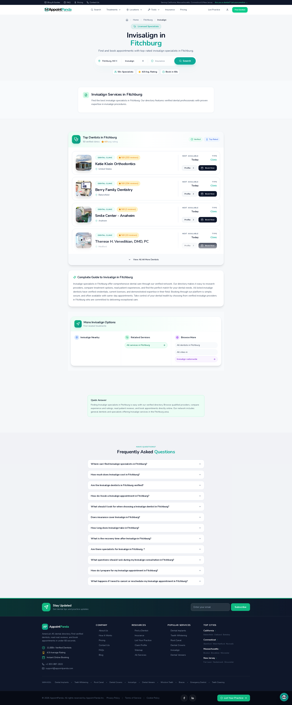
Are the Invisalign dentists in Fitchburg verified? (117, 485)
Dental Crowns (178, 645)
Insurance (170, 9)
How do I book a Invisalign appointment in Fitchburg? (120, 496)
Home (136, 19)
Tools (153, 9)
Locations (134, 9)
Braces (183, 682)
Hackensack (218, 662)
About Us (103, 630)
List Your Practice (143, 640)
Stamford (207, 644)
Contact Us (104, 645)
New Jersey (209, 658)
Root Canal (176, 640)
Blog (101, 655)
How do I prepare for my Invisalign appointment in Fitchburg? (124, 570)
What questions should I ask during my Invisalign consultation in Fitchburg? (132, 560)
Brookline (215, 653)
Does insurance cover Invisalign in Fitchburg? (115, 517)
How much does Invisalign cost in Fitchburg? (115, 474)
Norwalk (229, 644)
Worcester (225, 653)
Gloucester (229, 662)
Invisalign (175, 650)
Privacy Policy (113, 697)
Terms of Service (133, 697)
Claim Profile (141, 645)
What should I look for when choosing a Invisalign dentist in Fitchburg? (130, 506)
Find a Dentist (141, 630)
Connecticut (209, 639)
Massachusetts (210, 648)
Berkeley (226, 634)
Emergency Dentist (200, 682)
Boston (206, 653)
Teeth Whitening (179, 635)
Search (97, 9)
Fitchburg (148, 19)
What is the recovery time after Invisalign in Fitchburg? (121, 538)
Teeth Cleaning (218, 682)
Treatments (112, 9)
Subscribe (240, 607)
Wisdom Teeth (168, 682)
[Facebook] (184, 698)
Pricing (183, 9)
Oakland (218, 634)
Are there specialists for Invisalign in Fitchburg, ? (118, 549)
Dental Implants (178, 630)
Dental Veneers (178, 655)
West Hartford (219, 644)
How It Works (105, 635)
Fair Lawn (207, 662)
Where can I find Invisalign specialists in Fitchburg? (119, 464)
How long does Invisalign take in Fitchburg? (115, 528)
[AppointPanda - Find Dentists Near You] (58, 9)
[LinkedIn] (192, 698)
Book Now (209, 168)
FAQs (101, 650)
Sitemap (139, 650)
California (208, 630)
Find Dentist (240, 10)
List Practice (214, 9)
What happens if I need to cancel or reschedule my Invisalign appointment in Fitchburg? (139, 581)
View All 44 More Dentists (146, 259)
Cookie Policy (153, 697)
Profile (187, 168)
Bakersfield (208, 634)
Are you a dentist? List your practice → (231, 2)
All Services (140, 655)
